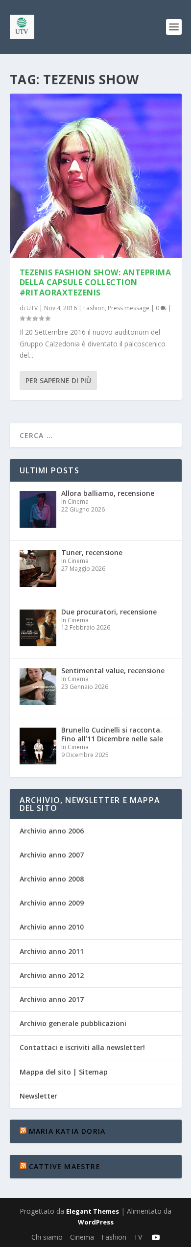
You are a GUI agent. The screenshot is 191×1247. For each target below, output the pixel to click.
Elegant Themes (92, 1211)
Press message (128, 308)
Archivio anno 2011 (52, 951)
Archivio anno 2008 (52, 878)
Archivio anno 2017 (52, 999)
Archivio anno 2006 (52, 830)
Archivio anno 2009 (52, 902)
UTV (32, 308)
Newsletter (38, 1095)
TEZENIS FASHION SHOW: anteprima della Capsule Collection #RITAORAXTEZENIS (95, 282)
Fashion (94, 308)
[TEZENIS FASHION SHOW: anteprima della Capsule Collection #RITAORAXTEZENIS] (96, 176)
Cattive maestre (64, 1166)
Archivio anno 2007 (52, 854)
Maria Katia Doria (67, 1131)
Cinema (82, 1237)
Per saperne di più (58, 380)
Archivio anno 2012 (52, 975)
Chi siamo (47, 1237)
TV (138, 1237)
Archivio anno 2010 (52, 926)
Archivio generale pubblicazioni (73, 1023)
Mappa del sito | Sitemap (64, 1071)
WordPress (96, 1222)
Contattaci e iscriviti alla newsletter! (82, 1047)
